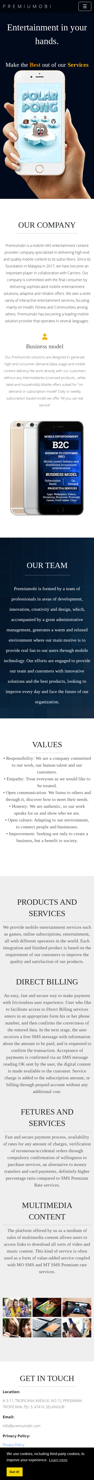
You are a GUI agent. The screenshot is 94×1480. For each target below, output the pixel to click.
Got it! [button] (14, 1472)
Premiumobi (28, 6)
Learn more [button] (58, 1460)
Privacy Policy (13, 1444)
